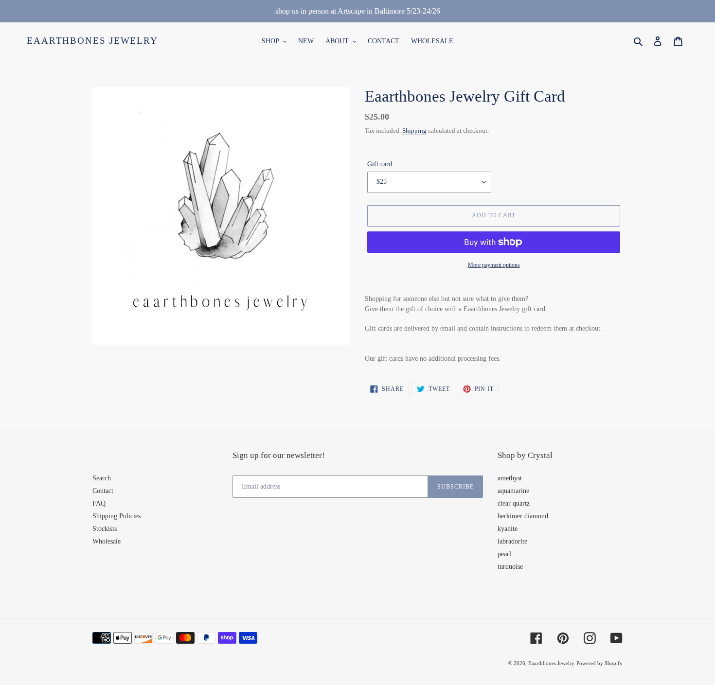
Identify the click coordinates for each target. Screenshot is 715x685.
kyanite (508, 528)
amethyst (510, 478)
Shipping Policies (116, 516)
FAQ (99, 503)
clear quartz (514, 503)
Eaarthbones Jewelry (92, 40)
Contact (102, 490)
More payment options (494, 265)
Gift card (379, 164)
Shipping (414, 130)
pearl (504, 554)
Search (101, 478)
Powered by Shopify (599, 663)
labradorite (512, 541)
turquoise (510, 566)
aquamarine (513, 490)
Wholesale (106, 541)
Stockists (104, 528)
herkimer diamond (523, 516)
